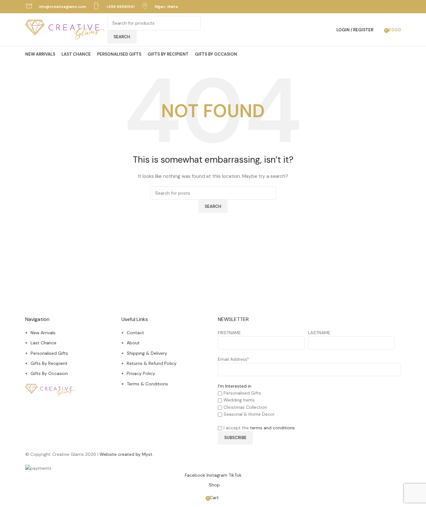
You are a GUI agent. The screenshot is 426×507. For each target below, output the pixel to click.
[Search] (379, 29)
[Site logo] (64, 29)
